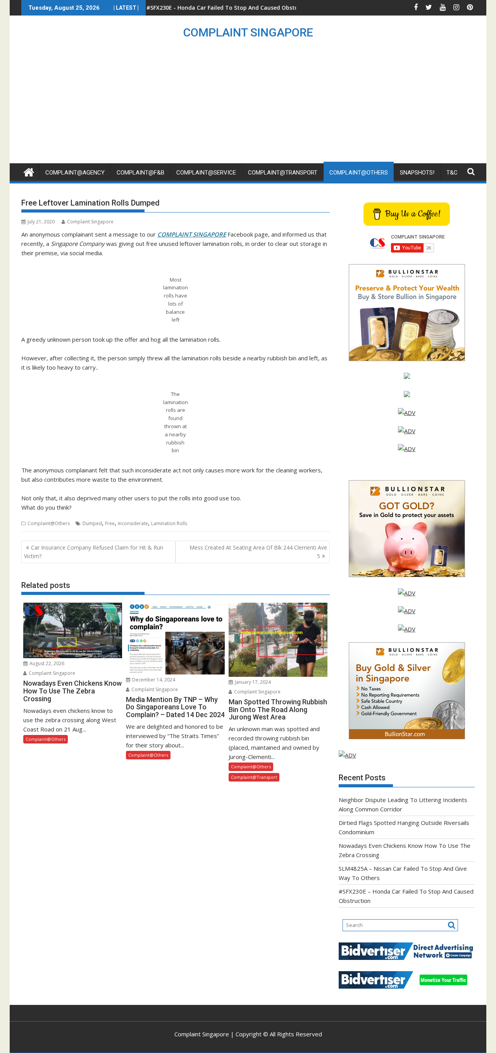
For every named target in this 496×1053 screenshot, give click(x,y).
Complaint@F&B (140, 172)
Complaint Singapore (90, 221)
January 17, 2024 (252, 682)
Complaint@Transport (282, 172)
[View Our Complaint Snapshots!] (406, 413)
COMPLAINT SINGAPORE (248, 32)
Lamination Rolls (169, 523)
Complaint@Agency (75, 172)
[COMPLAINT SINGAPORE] (29, 171)
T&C (452, 172)
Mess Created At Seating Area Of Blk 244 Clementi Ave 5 (258, 552)
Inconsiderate (133, 523)
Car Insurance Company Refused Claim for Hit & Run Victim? (93, 552)
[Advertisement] (248, 105)
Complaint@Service (206, 172)
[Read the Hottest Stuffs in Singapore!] (406, 629)
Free (110, 523)
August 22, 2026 (46, 663)
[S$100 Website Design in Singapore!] (347, 755)
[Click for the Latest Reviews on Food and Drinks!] (406, 431)
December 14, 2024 (153, 679)
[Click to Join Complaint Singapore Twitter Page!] (406, 593)
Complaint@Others (358, 172)
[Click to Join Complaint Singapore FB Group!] (406, 611)
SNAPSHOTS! (417, 172)
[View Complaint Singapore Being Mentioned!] (406, 449)
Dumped (92, 523)
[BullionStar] (407, 359)
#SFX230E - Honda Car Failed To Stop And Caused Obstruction (196, 7)
